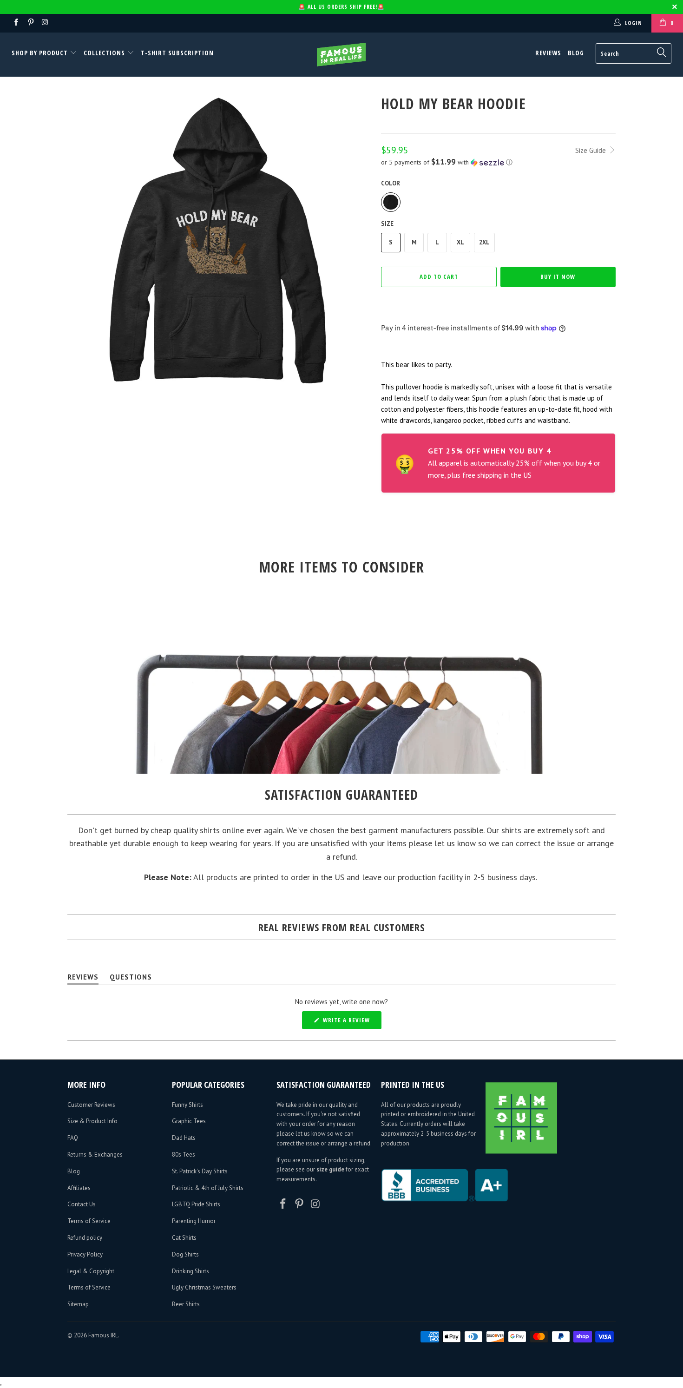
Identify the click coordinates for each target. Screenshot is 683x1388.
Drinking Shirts (190, 1271)
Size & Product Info (92, 1121)
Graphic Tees (189, 1121)
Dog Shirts (185, 1254)
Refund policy (84, 1238)
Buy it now (557, 276)
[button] (498, 162)
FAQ (72, 1138)
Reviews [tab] (83, 979)
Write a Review (351, 1022)
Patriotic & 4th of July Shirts (207, 1188)
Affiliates (79, 1188)
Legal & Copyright (90, 1271)
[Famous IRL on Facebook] (16, 23)
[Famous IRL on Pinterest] (30, 23)
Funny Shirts (187, 1105)
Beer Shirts (186, 1304)
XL (460, 242)
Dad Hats (184, 1138)
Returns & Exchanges (95, 1154)
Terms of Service (89, 1221)
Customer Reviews (91, 1105)
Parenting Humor (194, 1221)
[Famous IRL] (341, 55)
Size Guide (591, 150)
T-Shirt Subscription (177, 52)
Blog (576, 52)
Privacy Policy (85, 1254)
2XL (484, 242)
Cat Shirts (184, 1238)
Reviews (548, 52)
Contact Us (81, 1204)
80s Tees (183, 1154)
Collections (104, 52)
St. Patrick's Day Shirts (200, 1171)
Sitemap (78, 1304)
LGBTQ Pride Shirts (196, 1204)
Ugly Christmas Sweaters (204, 1287)
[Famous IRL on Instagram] (45, 23)
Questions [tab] (131, 979)
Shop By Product (41, 52)
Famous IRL (103, 1335)
